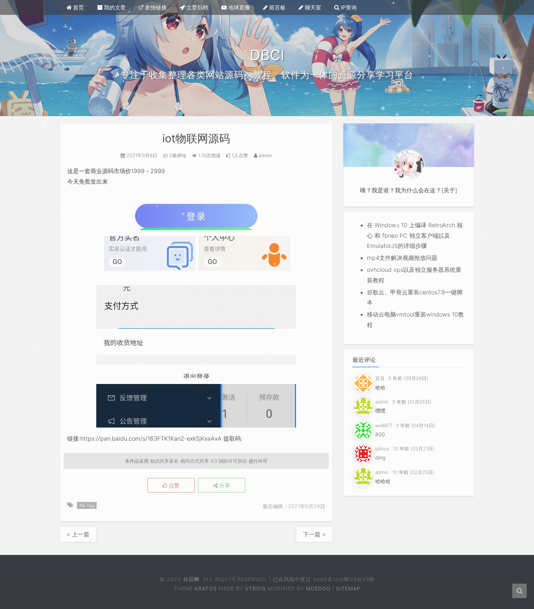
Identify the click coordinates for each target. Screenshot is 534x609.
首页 (78, 7)
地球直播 (238, 7)
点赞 (173, 485)
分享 (224, 485)
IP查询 (348, 7)
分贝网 (191, 579)
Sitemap (348, 588)
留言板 (277, 7)
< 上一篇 (77, 534)
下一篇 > (314, 534)
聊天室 (312, 7)
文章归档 (196, 7)
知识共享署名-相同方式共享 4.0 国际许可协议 (198, 461)
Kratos (206, 588)
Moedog (318, 588)
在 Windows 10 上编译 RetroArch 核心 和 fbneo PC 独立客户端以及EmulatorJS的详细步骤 (415, 235)
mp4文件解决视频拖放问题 (402, 257)
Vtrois (255, 588)
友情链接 (155, 7)
